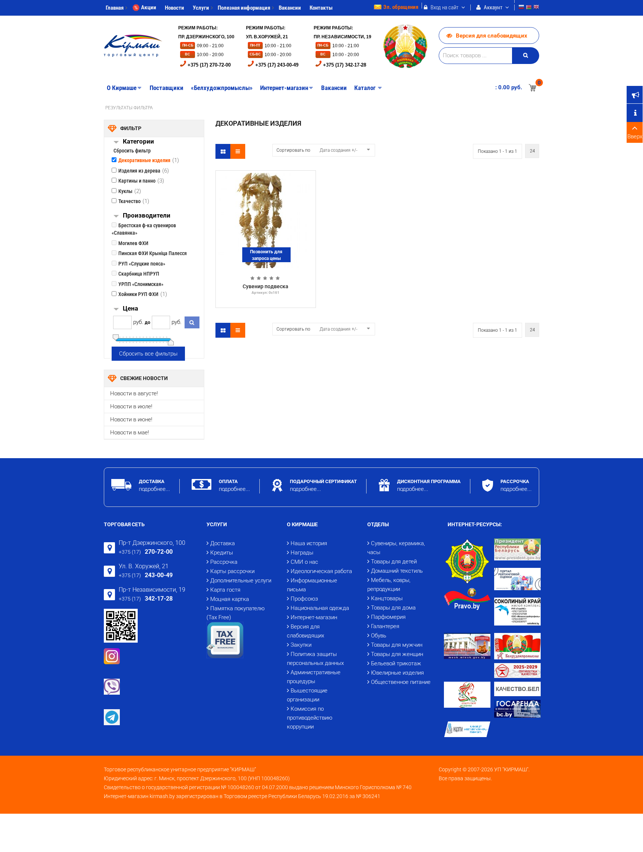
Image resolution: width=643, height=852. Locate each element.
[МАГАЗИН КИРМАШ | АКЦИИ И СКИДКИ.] (133, 45)
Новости (174, 7)
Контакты (321, 7)
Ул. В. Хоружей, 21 (144, 566)
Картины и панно (137, 181)
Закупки (301, 645)
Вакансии (290, 7)
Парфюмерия (388, 617)
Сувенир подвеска (265, 286)
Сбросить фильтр (132, 151)
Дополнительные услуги (240, 580)
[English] (536, 8)
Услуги (201, 7)
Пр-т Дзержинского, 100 (152, 542)
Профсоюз (304, 598)
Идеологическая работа (321, 571)
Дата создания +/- (338, 150)
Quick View (265, 176)
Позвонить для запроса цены (266, 255)
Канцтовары (387, 598)
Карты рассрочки (232, 571)
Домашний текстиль (397, 571)
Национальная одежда (320, 608)
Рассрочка (223, 562)
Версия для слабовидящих (491, 35)
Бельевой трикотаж (396, 663)
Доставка (222, 543)
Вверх (634, 136)
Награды (302, 552)
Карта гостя (225, 589)
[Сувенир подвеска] (265, 220)
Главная (115, 7)
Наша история (309, 543)
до (147, 322)
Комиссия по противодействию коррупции (309, 717)
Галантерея (385, 626)
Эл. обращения (400, 7)
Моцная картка (229, 599)
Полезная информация (244, 7)
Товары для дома (393, 607)
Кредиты (221, 552)
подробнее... (154, 489)
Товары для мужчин (396, 645)
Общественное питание (401, 682)
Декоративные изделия (144, 160)
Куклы (125, 191)
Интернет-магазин (314, 617)
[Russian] (521, 8)
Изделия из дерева (139, 171)
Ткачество (129, 201)
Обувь (378, 635)
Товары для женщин (397, 654)
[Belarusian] (529, 8)
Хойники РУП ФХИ (138, 294)
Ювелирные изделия (397, 672)
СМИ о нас (304, 562)
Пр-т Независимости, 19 (152, 589)
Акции (148, 7)
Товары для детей (394, 561)
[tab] (163, 142)
